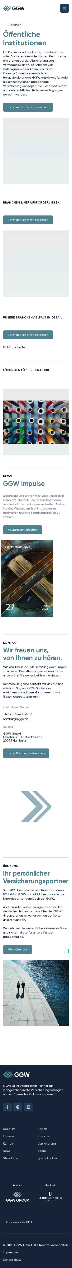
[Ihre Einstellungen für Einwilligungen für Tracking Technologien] (68, 951)
